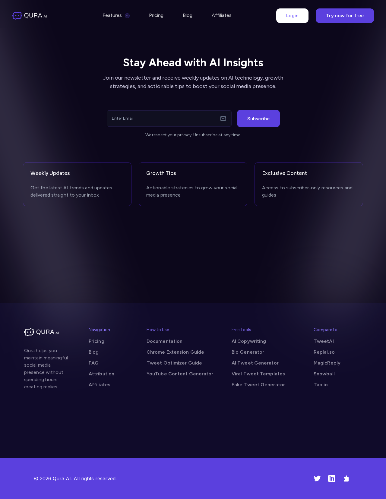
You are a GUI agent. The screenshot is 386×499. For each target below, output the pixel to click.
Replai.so (324, 352)
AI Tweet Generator (255, 363)
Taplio (321, 384)
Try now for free (345, 15)
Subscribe (258, 119)
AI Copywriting (249, 341)
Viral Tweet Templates (258, 374)
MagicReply (327, 363)
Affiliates (222, 15)
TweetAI (324, 341)
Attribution (101, 374)
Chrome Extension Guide (175, 352)
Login (292, 15)
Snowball (324, 374)
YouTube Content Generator (180, 374)
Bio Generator (248, 352)
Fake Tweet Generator (258, 384)
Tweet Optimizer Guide (174, 363)
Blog (187, 15)
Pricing (156, 15)
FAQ (94, 363)
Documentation (164, 341)
